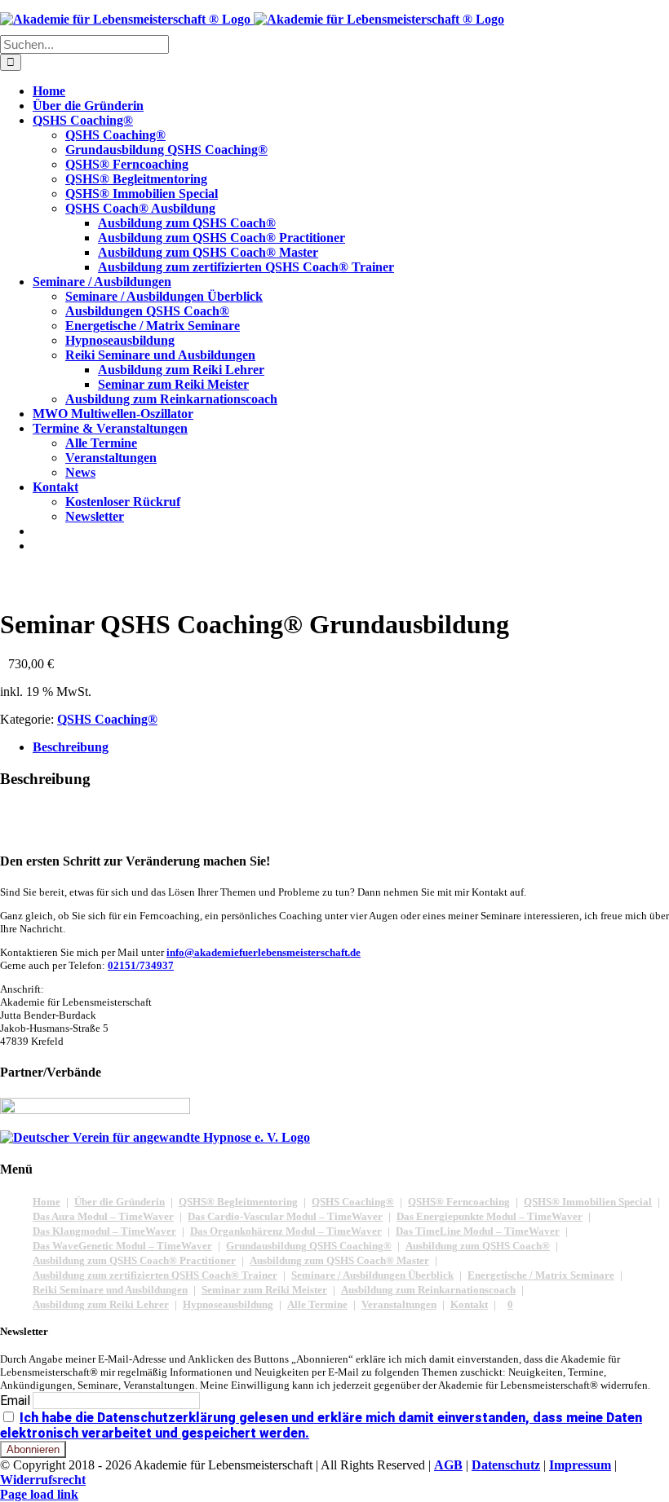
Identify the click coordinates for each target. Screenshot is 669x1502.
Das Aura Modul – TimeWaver (103, 1216)
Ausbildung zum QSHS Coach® (477, 1246)
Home (46, 1202)
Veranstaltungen (398, 1304)
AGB (448, 1465)
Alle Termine (317, 1304)
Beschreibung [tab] (71, 747)
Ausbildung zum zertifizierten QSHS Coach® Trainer (155, 1275)
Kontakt (469, 1304)
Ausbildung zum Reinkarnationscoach (428, 1290)
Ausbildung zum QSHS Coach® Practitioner (134, 1260)
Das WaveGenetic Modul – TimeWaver (122, 1246)
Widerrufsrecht (43, 1480)
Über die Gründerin (119, 1202)
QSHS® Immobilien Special (588, 1202)
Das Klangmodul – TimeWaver (104, 1231)
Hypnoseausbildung (228, 1304)
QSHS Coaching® (107, 719)
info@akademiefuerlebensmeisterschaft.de (263, 952)
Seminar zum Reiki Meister (264, 1290)
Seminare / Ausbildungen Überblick (372, 1275)
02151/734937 (141, 965)
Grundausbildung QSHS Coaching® (309, 1246)
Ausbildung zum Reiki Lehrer (101, 1304)
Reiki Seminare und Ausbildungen (110, 1290)
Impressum (580, 1465)
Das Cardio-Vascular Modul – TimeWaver (285, 1216)
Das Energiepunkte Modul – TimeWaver (490, 1216)
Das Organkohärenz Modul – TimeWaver (286, 1231)
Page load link (39, 1494)
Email (15, 1400)
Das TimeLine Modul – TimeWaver (478, 1231)
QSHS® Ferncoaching (459, 1202)
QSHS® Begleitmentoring (238, 1202)
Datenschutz (506, 1465)
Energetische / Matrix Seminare (540, 1275)
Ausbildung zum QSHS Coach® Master (339, 1260)
